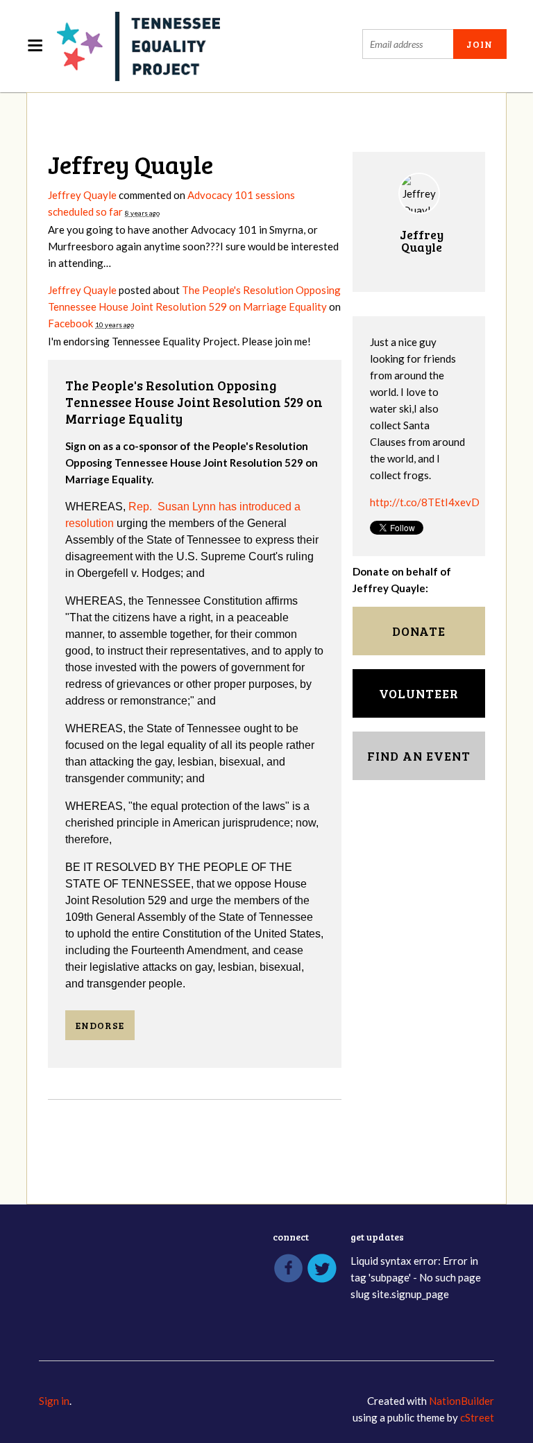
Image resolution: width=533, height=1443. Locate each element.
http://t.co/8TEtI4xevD (425, 502)
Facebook (70, 323)
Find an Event (419, 756)
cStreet (477, 1417)
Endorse (100, 1025)
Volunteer (419, 693)
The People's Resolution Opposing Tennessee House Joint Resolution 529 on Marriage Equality (194, 402)
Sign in (54, 1400)
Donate (419, 631)
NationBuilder (461, 1400)
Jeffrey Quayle (82, 195)
